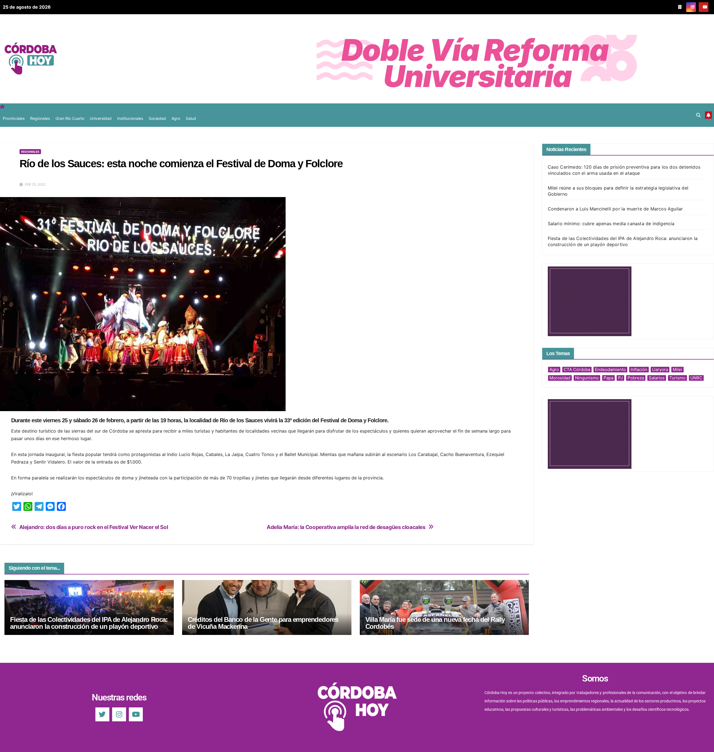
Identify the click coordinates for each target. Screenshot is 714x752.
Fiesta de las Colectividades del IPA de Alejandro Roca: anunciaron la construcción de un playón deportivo (89, 623)
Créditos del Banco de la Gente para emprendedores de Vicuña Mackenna (263, 623)
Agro (176, 118)
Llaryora (660, 369)
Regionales (40, 118)
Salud (191, 118)
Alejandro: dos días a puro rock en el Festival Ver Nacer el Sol (93, 527)
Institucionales (130, 118)
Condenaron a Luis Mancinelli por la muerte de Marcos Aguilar (615, 209)
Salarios (657, 377)
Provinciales (14, 118)
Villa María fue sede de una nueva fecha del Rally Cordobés (435, 623)
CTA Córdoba (577, 369)
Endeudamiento (610, 369)
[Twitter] (102, 714)
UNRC (696, 377)
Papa (608, 377)
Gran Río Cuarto (70, 118)
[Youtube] (136, 714)
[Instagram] (119, 714)
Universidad (101, 118)
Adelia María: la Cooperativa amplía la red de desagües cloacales (346, 527)
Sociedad (157, 118)
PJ (620, 377)
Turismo (677, 377)
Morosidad (559, 377)
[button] (698, 115)
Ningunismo (587, 377)
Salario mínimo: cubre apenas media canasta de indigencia (611, 223)
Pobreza (636, 377)
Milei (677, 369)
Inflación (639, 369)
